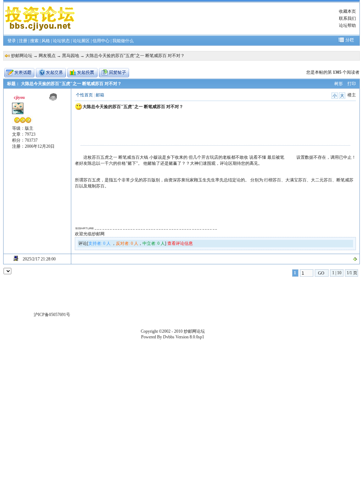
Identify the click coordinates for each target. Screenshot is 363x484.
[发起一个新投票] (82, 72)
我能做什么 (123, 40)
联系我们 (347, 18)
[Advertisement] (207, 18)
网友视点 (47, 55)
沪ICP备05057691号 (52, 314)
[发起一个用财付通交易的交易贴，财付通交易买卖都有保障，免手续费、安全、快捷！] (51, 72)
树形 (338, 83)
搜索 (34, 40)
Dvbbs (168, 336)
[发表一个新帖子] (19, 72)
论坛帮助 (347, 25)
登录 (11, 40)
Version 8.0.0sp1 (189, 336)
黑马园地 (70, 55)
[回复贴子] (114, 72)
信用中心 (101, 40)
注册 (23, 40)
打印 (351, 83)
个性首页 (84, 94)
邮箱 (100, 94)
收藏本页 (347, 11)
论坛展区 (81, 40)
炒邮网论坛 (21, 55)
